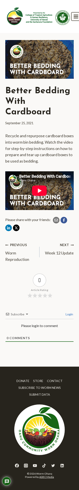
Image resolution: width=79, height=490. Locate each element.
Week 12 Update (59, 249)
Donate (22, 381)
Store (38, 381)
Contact (55, 381)
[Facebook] (64, 220)
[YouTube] (35, 466)
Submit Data (39, 394)
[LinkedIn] (8, 228)
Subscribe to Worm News (39, 387)
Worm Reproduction (17, 252)
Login (69, 314)
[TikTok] (44, 466)
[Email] (56, 220)
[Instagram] (26, 466)
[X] (16, 228)
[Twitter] (53, 466)
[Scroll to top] (67, 476)
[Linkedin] (62, 466)
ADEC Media (46, 477)
